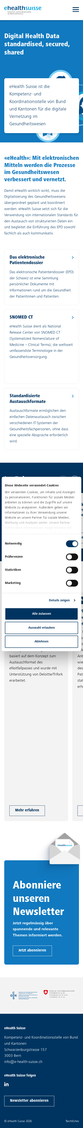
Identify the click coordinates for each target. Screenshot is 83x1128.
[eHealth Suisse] (23, 10)
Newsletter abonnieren (29, 1101)
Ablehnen (41, 641)
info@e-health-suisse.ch (23, 1062)
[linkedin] (6, 1085)
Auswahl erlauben (41, 627)
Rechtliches (72, 1121)
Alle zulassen (41, 614)
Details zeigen (59, 600)
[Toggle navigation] (76, 10)
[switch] (72, 557)
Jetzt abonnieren (32, 950)
